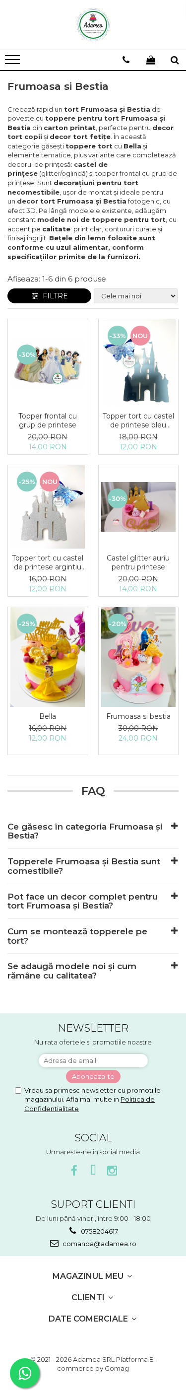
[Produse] (13, 62)
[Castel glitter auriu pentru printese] (138, 507)
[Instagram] (112, 1171)
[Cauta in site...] (175, 60)
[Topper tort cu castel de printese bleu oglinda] (138, 363)
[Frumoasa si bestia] (138, 657)
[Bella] (47, 657)
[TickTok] (93, 1171)
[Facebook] (74, 1171)
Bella (47, 716)
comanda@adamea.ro (98, 1244)
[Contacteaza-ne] (126, 60)
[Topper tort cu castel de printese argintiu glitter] (47, 507)
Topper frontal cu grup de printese (47, 420)
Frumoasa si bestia (138, 716)
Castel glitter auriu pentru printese (138, 562)
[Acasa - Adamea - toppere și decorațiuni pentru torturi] (93, 24)
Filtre (53, 295)
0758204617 (98, 1231)
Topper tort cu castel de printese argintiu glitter (47, 562)
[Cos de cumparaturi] (150, 60)
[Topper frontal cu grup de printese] (47, 363)
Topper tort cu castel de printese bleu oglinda (138, 420)
